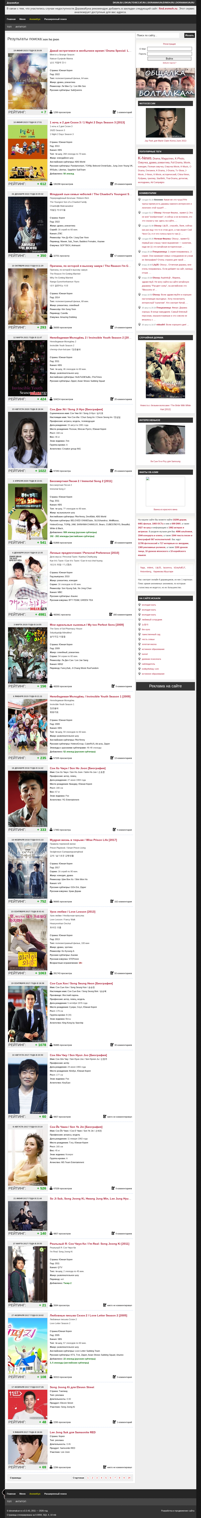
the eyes (146, 629)
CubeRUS (89, 744)
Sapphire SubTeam (77, 169)
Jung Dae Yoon (81, 237)
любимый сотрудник (152, 619)
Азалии (100, 241)
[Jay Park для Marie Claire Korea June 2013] (165, 137)
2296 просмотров (62, 1467)
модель (76, 421)
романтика (70, 82)
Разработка (167, 1511)
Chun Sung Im (88, 417)
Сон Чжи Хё (76, 413)
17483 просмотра (62, 830)
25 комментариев (123, 471)
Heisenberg (145, 571)
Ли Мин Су (67, 86)
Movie (187, 162)
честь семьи (148, 639)
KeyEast (66, 1082)
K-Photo (179, 158)
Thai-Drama (171, 178)
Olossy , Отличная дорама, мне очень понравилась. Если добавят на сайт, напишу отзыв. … (167, 268)
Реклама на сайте (165, 686)
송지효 (100, 413)
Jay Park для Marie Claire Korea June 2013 (165, 141)
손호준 (101, 772)
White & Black (56, 528)
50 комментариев (123, 973)
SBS (60, 1339)
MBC (60, 592)
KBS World (80, 162)
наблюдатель (148, 664)
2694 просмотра (61, 1305)
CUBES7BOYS (113, 524)
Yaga (142, 567)
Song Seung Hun (78, 987)
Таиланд (63, 1391)
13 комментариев (123, 758)
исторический (169, 174)
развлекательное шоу (68, 373)
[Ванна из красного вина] (165, 505)
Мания (63, 241)
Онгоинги (150, 170)
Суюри (72, 1007)
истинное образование (153, 649)
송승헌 (91, 987)
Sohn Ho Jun (90, 772)
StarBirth (161, 178)
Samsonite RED (67, 1448)
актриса (67, 421)
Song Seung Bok (90, 991)
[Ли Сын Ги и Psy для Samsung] (165, 453)
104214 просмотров (63, 399)
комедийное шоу (65, 158)
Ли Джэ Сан (67, 660)
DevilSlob (90, 516)
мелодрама (143, 182)
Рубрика (142, 178)
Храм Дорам (75, 891)
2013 (57, 146)
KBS (60, 150)
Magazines (167, 158)
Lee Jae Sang (81, 660)
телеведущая (88, 421)
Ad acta (99, 744)
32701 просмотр (61, 256)
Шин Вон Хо (67, 879)
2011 (57, 361)
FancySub (65, 668)
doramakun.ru (185, 2)
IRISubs (54, 169)
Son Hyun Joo (77, 1059)
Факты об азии (148, 472)
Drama (156, 158)
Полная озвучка (156, 166)
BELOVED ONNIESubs (82, 520)
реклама (59, 1395)
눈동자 (145, 624)
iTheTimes (97, 377)
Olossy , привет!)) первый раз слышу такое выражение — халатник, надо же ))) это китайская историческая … (167, 242)
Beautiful (126, 524)
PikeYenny (80, 516)
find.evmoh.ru (168, 8)
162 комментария (123, 901)
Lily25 (156, 264)
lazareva (167, 567)
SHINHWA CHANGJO (87, 524)
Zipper (74, 381)
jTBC (60, 233)
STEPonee (74, 959)
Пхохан (73, 429)
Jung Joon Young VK (122, 166)
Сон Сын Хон (62, 987)
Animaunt (75, 245)
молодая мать (149, 605)
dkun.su (118, 2)
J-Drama (170, 170)
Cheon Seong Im (104, 417)
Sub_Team (73, 241)
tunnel (145, 654)
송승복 (103, 991)
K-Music (184, 166)
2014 (57, 297)
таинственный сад (151, 634)
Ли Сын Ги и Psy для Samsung (165, 461)
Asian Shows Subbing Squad (91, 381)
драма (60, 82)
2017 (57, 867)
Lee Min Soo (80, 86)
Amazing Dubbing (68, 317)
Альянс (74, 596)
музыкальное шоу (66, 512)
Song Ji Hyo (89, 413)
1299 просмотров (62, 112)
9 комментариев (124, 686)
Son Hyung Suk (69, 588)
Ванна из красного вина (165, 509)
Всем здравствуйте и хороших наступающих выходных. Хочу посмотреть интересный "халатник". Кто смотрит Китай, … (167, 298)
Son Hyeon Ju (92, 1059)
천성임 (117, 417)
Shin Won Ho (81, 879)
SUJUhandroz (101, 520)
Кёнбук (72, 1071)
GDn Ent (75, 887)
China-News (183, 174)
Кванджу (73, 784)
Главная (11, 19)
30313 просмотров (62, 1377)
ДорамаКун (13, 3)
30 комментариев (123, 543)
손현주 (104, 1059)
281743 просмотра (62, 973)
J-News (148, 174)
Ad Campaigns (157, 182)
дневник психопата (151, 659)
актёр (66, 1063)
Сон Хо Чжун (62, 772)
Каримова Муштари (163, 571)
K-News (145, 158)
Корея (62, 218)
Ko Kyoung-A (68, 951)
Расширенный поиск (55, 19)
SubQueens (76, 90)
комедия (73, 580)
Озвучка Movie (172, 166)
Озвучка (143, 162)
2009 (57, 648)
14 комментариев (123, 327)
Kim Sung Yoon (69, 309)
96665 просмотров (62, 901)
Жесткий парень (70, 995)
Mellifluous (114, 520)
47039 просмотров (62, 1188)
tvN (59, 883)
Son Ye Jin (89, 1131)
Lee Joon (65, 1452)
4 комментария (124, 830)
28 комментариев (123, 184)
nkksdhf (160, 324)
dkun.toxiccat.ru (135, 2)
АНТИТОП (21, 27)
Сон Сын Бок (74, 991)
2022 (57, 74)
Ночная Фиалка (162, 238)
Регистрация (169, 44)
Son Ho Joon (76, 772)
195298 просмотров (63, 184)
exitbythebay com (150, 669)
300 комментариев (122, 614)
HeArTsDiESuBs (83, 377)
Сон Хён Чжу (62, 1059)
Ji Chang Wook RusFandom (85, 668)
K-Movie (157, 174)
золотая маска (149, 644)
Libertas (62, 169)
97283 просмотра (62, 471)
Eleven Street (66, 1403)
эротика (68, 947)
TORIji (88, 166)
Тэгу (71, 1142)
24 (129, 1478)
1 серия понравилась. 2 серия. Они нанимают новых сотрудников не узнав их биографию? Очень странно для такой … (167, 255)
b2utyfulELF (179, 567)
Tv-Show (179, 170)
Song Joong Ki (68, 1407)
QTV (60, 1267)
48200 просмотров (62, 686)
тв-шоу (58, 154)
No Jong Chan (84, 588)
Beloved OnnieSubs (102, 166)
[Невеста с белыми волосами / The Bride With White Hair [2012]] (165, 397)
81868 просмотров (62, 543)
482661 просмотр (62, 614)
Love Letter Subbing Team (87, 1351)
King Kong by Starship (72, 1023)
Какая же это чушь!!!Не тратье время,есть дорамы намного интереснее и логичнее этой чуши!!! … (167, 203)
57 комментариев (123, 256)
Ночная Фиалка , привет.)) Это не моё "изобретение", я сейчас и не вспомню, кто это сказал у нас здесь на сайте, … (167, 216)
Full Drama (177, 162)
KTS (73, 1355)
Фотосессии (147, 103)
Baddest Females (87, 241)
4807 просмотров (62, 1117)
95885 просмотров (62, 1045)
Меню (22, 19)
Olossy (157, 212)
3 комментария (124, 1377)
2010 (67, 576)
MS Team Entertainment (72, 1162)
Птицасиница (160, 251)
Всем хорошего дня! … (177, 324)
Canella (64, 313)
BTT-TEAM (74, 600)
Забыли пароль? (169, 63)
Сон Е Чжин (76, 1131)
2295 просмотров (62, 1422)
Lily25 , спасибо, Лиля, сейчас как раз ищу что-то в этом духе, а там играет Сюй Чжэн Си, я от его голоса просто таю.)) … (167, 229)
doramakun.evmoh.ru (161, 2)
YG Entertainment (70, 800)
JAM (73, 524)
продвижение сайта (184, 1511)
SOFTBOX (65, 245)
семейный (74, 305)
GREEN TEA (86, 600)
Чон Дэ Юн (67, 237)
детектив (183, 178)
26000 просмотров (62, 327)
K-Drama (160, 170)
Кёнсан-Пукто (84, 429)
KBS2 (60, 664)
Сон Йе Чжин (62, 1131)
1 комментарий (124, 112)
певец (73, 776)
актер (66, 776)
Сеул (79, 1007)
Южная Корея (65, 70)
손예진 (98, 1131)
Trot (78, 1355)
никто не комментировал (119, 1117)
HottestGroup (56, 524)
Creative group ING (71, 449)
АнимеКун (34, 19)
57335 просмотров (62, 758)
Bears (102, 524)
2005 (57, 1335)
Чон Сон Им (73, 417)
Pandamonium (77, 166)
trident (150, 567)
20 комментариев (123, 399)
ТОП (9, 27)
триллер (151, 178)
